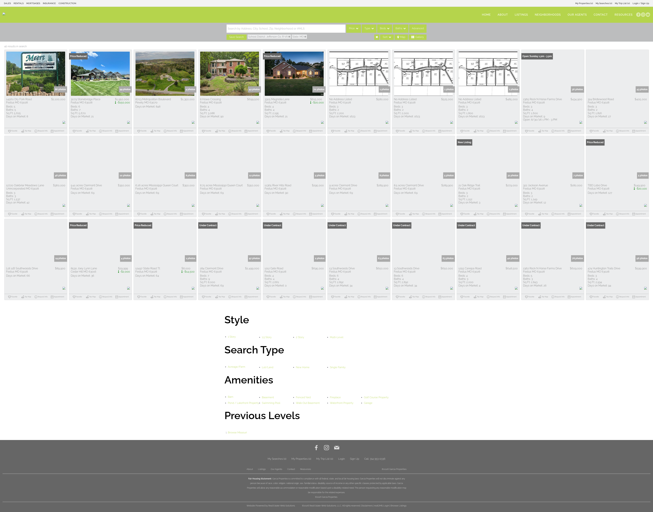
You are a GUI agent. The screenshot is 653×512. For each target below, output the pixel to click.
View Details (36, 73)
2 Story (300, 337)
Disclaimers (367, 505)
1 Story (232, 336)
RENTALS (19, 3)
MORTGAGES (33, 3)
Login (341, 458)
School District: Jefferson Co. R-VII (268, 36)
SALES (7, 3)
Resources (624, 14)
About (503, 14)
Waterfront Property (341, 403)
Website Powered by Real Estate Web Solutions (271, 505)
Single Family (338, 367)
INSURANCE (49, 3)
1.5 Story (267, 337)
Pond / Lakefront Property (243, 403)
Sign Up (354, 458)
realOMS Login (381, 505)
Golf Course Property (376, 397)
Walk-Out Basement (308, 403)
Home (486, 14)
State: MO (298, 36)
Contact (601, 14)
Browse (237, 432)
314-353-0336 (377, 458)
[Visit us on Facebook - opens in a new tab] (638, 14)
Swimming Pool (271, 403)
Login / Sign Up (641, 3)
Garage (368, 403)
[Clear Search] (376, 37)
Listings (521, 14)
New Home (302, 367)
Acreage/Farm (236, 366)
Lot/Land (267, 367)
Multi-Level (336, 337)
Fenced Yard (303, 397)
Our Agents (577, 14)
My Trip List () (622, 3)
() (584, 3)
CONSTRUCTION (67, 3)
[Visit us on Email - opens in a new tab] (648, 14)
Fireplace (335, 397)
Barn (230, 396)
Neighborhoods (548, 14)
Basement (268, 397)
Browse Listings (398, 505)
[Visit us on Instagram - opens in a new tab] (643, 14)
